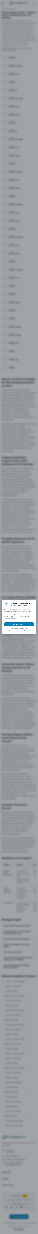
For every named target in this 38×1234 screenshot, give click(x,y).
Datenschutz (14, 628)
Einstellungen (25, 631)
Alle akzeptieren (19, 624)
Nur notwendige (14, 631)
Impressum (23, 628)
